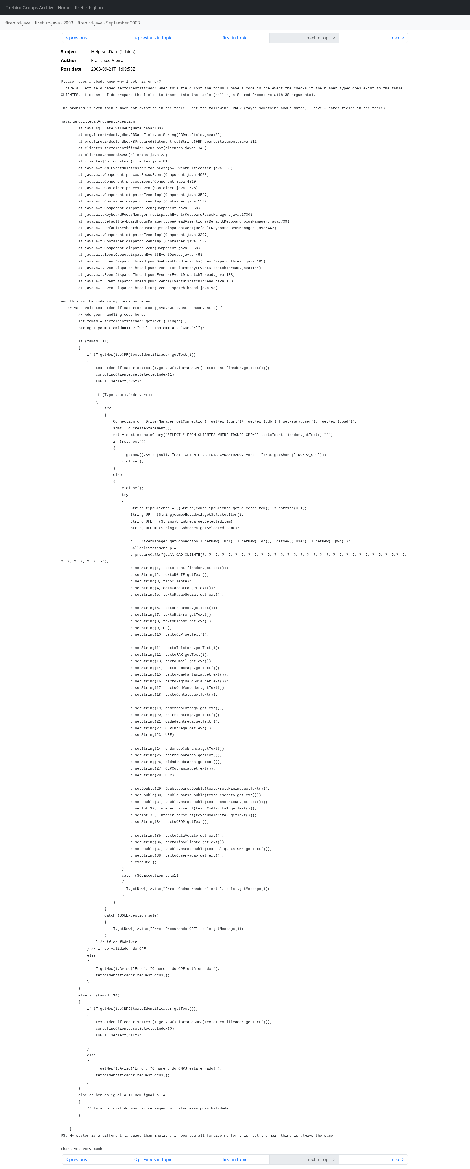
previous (78, 38)
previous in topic (155, 38)
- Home (37, 8)
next (396, 38)
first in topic (234, 38)
